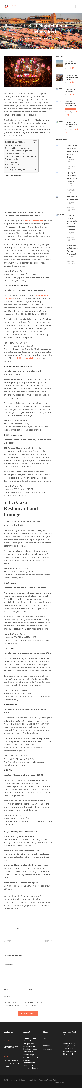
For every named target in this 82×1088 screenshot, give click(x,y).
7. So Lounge (12, 162)
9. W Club (11, 167)
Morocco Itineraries (50, 1042)
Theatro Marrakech (34, 220)
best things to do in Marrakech (28, 358)
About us (46, 1045)
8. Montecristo (13, 164)
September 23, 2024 (71, 160)
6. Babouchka (12, 159)
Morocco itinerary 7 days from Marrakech (71, 103)
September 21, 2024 (71, 184)
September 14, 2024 (71, 233)
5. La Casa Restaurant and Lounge (21, 156)
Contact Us (47, 1049)
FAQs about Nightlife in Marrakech (23, 170)
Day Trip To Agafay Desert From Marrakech (71, 63)
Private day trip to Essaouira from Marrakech (71, 77)
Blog (60, 38)
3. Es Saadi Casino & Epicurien (19, 151)
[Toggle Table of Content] (33, 142)
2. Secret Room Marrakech (18, 148)
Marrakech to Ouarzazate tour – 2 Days (71, 124)
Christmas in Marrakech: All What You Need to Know (72, 151)
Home (45, 1038)
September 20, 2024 (71, 203)
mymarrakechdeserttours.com (38, 38)
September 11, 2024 (71, 257)
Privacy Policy (52, 1080)
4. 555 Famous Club (15, 153)
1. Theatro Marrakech (15, 145)
